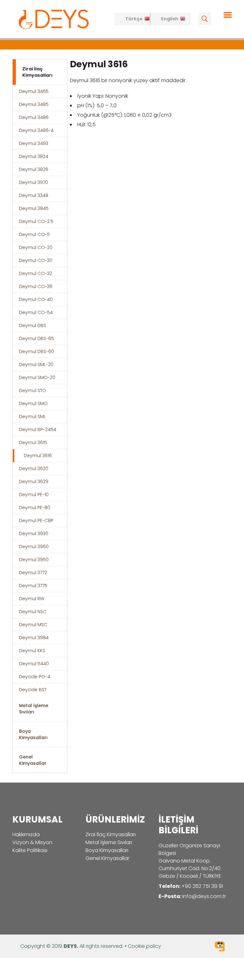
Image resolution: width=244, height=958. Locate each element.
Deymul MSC (33, 624)
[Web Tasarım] (219, 947)
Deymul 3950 (34, 559)
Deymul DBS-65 (36, 338)
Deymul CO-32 (35, 273)
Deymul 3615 (33, 442)
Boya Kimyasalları (33, 734)
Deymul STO (32, 390)
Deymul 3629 (33, 481)
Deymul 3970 (33, 182)
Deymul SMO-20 (37, 377)
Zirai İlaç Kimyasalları (37, 72)
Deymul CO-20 (35, 247)
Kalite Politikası (29, 850)
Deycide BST (32, 689)
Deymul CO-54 (36, 312)
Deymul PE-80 (34, 507)
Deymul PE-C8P (36, 520)
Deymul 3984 (34, 637)
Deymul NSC (32, 611)
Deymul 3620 (33, 468)
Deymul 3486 (34, 117)
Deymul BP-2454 (37, 429)
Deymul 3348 (33, 195)
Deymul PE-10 (34, 494)
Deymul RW (31, 598)
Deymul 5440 (34, 663)
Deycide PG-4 (34, 676)
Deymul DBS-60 (36, 351)
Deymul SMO (33, 403)
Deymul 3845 (34, 208)
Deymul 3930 (33, 533)
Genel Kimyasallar (32, 760)
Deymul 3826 (33, 169)
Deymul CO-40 (36, 299)
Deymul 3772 (33, 572)
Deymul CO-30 (35, 260)
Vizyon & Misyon (32, 842)
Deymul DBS (32, 325)
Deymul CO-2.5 (36, 221)
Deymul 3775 (33, 585)
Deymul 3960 (34, 546)
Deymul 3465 (34, 91)
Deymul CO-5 (34, 234)
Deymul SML (32, 416)
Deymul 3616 (38, 455)
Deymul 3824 (33, 156)
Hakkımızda (26, 834)
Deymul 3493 (33, 143)
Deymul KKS (32, 650)
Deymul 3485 (34, 104)
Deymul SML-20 (36, 364)
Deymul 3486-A (36, 130)
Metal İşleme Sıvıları (33, 708)
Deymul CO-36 (35, 286)
